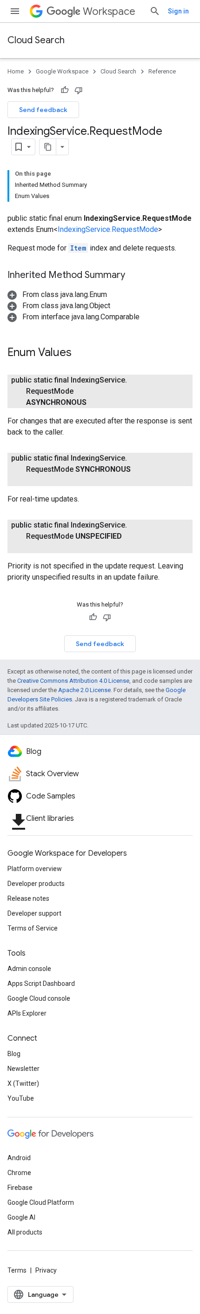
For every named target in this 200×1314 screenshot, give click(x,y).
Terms (17, 1270)
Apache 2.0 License (84, 690)
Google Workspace (62, 71)
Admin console (29, 968)
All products (24, 1232)
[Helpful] (65, 90)
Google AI (21, 1217)
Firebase (20, 1187)
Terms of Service (32, 928)
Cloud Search (36, 40)
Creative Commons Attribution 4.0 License (73, 680)
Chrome (19, 1172)
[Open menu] (15, 11)
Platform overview (34, 868)
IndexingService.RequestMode (108, 229)
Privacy (46, 1270)
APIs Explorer (27, 1013)
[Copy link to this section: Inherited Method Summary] (134, 275)
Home (15, 71)
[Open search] (154, 11)
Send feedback (43, 110)
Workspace (109, 11)
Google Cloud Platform (40, 1202)
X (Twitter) (23, 1083)
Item (78, 248)
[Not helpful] (79, 90)
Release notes (28, 898)
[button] (57, 294)
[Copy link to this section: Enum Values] (81, 353)
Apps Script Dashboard (41, 983)
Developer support (34, 913)
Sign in (178, 11)
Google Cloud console (38, 998)
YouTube (20, 1098)
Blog (13, 1053)
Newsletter (23, 1068)
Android (19, 1158)
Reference (162, 71)
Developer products (36, 883)
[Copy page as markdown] (48, 147)
